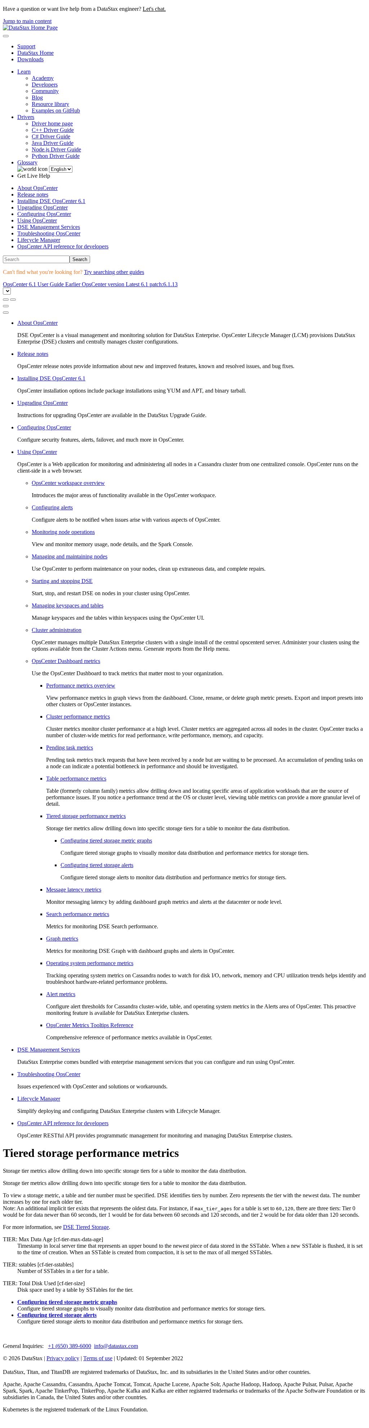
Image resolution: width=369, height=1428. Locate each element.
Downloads (30, 59)
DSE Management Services (48, 227)
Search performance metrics (77, 914)
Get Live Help (33, 176)
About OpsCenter (37, 188)
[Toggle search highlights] (6, 300)
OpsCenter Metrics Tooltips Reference (89, 1025)
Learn (24, 71)
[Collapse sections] (13, 300)
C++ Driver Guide (53, 130)
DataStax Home (35, 53)
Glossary (27, 162)
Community (45, 91)
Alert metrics (60, 994)
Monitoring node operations (63, 532)
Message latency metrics (73, 890)
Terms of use (97, 1358)
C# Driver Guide (51, 136)
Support (26, 46)
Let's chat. (154, 9)
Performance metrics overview (80, 685)
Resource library (50, 104)
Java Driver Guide (53, 143)
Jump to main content (27, 21)
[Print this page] (6, 306)
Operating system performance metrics (89, 963)
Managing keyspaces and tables (67, 605)
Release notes (32, 194)
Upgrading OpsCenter (42, 207)
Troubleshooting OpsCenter (48, 233)
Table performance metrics (76, 778)
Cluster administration (56, 630)
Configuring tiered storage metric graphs (106, 840)
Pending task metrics (69, 747)
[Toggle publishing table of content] (6, 312)
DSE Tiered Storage (86, 1227)
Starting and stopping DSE (62, 581)
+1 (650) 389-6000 (69, 1346)
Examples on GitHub (56, 110)
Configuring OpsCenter (44, 214)
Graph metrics (62, 939)
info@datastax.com (116, 1346)
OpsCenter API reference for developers (62, 246)
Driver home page (52, 123)
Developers (45, 84)
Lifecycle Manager (38, 240)
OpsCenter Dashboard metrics (66, 661)
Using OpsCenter (37, 220)
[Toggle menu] (6, 36)
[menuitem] (191, 188)
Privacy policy (62, 1358)
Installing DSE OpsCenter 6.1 (51, 201)
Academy (43, 78)
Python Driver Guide (56, 156)
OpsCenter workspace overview (68, 483)
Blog (37, 97)
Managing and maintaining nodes (69, 556)
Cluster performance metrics (78, 716)
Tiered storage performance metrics (86, 816)
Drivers (25, 117)
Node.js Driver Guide (56, 149)
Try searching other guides (114, 272)
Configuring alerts (52, 507)
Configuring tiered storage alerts (97, 865)
